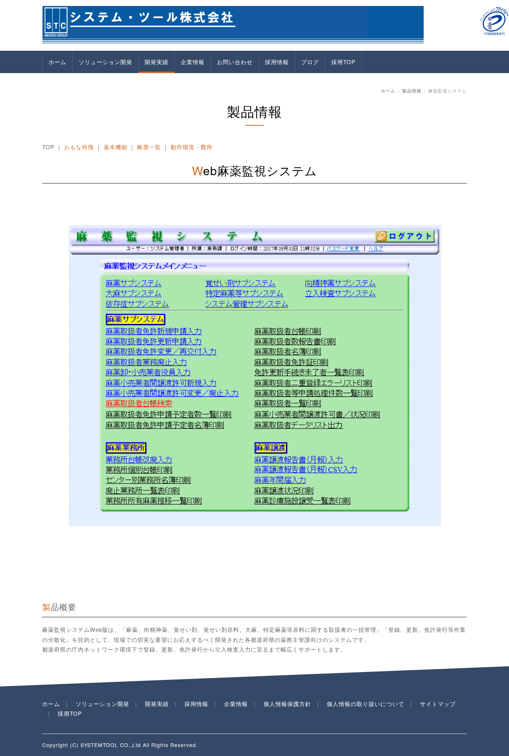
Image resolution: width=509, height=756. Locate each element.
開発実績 (156, 62)
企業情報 (193, 62)
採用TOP (343, 62)
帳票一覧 (149, 147)
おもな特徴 (79, 147)
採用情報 (277, 62)
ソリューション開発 (105, 62)
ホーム (57, 62)
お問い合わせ (235, 62)
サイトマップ (438, 704)
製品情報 (411, 90)
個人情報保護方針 (287, 704)
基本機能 (115, 147)
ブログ (310, 62)
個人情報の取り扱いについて (365, 704)
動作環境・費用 (191, 147)
